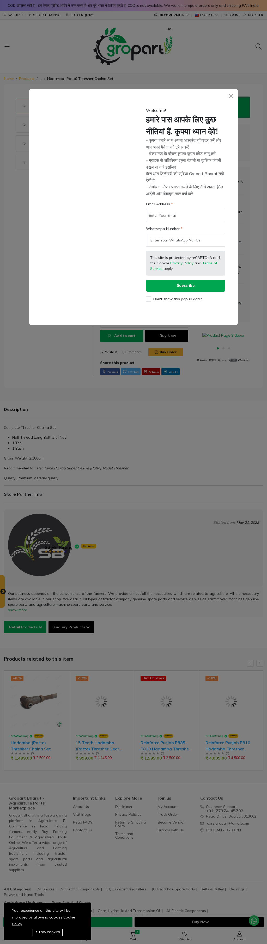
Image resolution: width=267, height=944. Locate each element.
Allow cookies (47, 932)
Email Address (158, 204)
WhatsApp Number (163, 228)
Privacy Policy (181, 263)
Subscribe (186, 285)
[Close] (231, 96)
